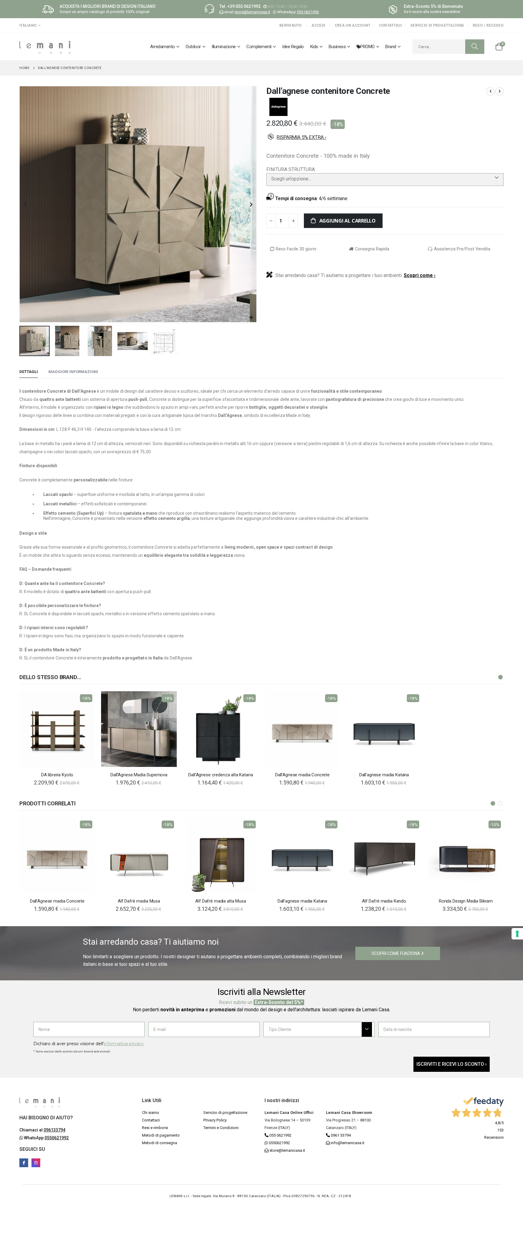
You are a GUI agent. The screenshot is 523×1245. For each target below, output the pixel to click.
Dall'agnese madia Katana (384, 775)
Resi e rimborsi (155, 1127)
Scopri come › (420, 275)
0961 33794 (340, 1135)
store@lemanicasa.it (252, 12)
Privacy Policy (215, 1120)
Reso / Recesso (488, 25)
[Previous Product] (490, 91)
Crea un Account (352, 25)
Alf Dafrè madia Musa (139, 901)
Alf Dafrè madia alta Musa (220, 901)
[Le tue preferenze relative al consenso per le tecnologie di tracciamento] (517, 934)
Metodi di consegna (159, 1143)
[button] (251, 317)
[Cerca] (474, 46)
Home (24, 68)
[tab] (28, 372)
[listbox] (385, 188)
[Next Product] (499, 91)
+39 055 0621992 (244, 6)
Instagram (35, 1162)
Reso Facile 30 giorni (296, 249)
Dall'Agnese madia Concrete (302, 775)
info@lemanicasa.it (347, 1143)
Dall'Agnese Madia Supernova (138, 775)
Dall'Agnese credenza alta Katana (220, 775)
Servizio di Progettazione (437, 25)
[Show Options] (367, 1029)
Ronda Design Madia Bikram (466, 901)
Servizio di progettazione (225, 1112)
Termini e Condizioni (220, 1127)
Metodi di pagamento (161, 1135)
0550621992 (279, 1143)
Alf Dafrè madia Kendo (384, 901)
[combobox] (448, 46)
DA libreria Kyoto (57, 775)
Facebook (23, 1162)
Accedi (318, 25)
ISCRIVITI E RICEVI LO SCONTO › (451, 1064)
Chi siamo (150, 1112)
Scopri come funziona (396, 953)
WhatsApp (46, 1137)
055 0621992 (308, 12)
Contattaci (390, 25)
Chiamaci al (42, 1130)
